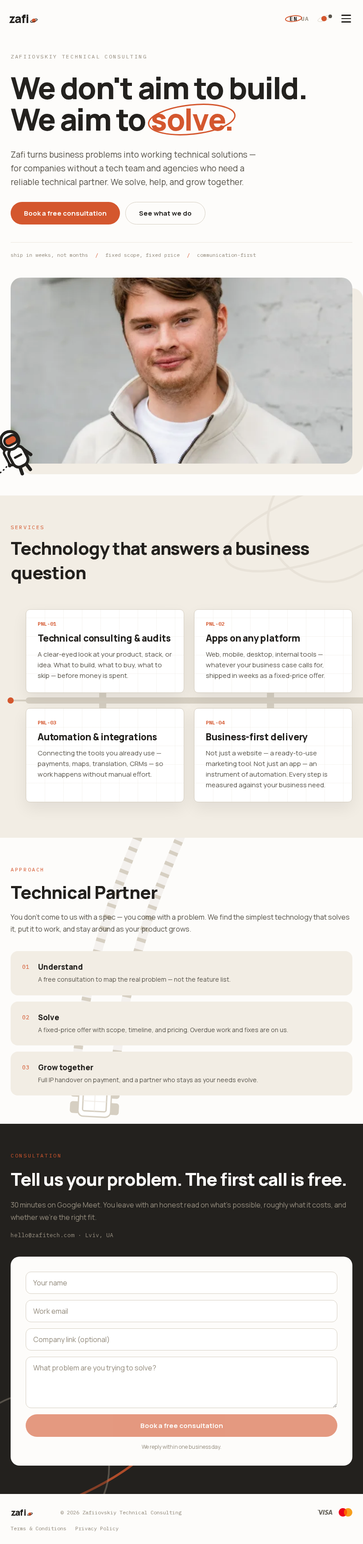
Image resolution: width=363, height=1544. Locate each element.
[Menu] (346, 18)
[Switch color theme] (324, 18)
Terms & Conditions (38, 1528)
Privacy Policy (97, 1528)
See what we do (165, 213)
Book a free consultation (65, 213)
